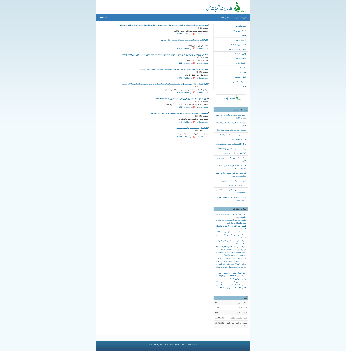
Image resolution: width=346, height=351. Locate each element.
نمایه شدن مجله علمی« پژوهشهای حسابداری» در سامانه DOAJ (231, 253)
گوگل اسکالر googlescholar (235, 153)
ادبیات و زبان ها (239, 30)
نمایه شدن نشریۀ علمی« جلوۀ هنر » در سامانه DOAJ (231, 242)
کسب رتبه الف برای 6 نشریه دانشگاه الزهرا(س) (231, 227)
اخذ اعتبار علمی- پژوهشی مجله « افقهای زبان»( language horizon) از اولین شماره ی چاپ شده (231, 276)
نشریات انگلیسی (239, 81)
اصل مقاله (185, 34)
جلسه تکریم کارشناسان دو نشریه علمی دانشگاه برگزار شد (231, 221)
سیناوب (152, 344)
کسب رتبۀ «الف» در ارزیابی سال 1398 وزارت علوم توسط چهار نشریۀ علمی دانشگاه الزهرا (231, 235)
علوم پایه (242, 67)
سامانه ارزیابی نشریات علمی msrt (233, 135)
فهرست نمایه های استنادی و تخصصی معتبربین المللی (231, 166)
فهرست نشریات (239, 17)
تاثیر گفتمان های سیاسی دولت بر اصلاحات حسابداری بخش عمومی (184, 39)
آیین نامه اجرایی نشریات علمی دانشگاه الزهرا (231, 124)
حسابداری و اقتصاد (238, 44)
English (105, 17)
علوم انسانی (241, 63)
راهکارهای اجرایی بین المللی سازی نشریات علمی (231, 215)
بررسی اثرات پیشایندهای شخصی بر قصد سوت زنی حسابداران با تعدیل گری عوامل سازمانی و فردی (174, 69)
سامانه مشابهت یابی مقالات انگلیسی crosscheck (231, 191)
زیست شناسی (240, 58)
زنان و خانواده (240, 54)
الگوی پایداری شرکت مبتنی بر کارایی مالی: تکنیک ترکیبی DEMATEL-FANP (182, 98)
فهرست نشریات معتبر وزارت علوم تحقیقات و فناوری (231, 174)
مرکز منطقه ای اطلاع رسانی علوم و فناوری (231, 159)
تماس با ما (225, 17)
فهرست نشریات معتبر (237, 185)
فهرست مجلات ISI (239, 139)
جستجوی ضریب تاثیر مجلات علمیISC (231, 130)
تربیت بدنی (241, 40)
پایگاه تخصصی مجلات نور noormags (232, 148)
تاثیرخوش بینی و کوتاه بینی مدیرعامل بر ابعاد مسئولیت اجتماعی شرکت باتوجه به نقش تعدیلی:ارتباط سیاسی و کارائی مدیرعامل (164, 83)
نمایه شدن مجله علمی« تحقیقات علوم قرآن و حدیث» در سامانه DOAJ (231, 248)
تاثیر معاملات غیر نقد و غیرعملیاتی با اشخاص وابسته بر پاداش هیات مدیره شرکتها (179, 113)
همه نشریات (241, 26)
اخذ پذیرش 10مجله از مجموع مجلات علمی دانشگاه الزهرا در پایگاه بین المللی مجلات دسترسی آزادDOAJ (231, 284)
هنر (244, 86)
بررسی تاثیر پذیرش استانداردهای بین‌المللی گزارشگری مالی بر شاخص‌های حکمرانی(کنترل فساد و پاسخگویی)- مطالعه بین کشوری (164, 25)
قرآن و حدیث (240, 77)
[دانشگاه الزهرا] (230, 97)
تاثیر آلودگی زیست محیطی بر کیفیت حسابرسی (192, 127)
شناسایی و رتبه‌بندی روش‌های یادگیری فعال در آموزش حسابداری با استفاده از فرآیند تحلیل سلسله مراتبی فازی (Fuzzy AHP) (165, 54)
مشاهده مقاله (202, 34)
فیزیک (243, 72)
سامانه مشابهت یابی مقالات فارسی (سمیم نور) (231, 198)
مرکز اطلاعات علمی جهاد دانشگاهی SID (231, 144)
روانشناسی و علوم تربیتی (236, 49)
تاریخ (244, 35)
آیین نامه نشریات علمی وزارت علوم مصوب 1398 (231, 116)
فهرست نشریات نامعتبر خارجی (234, 180)
